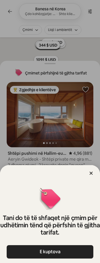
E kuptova (50, 252)
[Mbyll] (91, 173)
